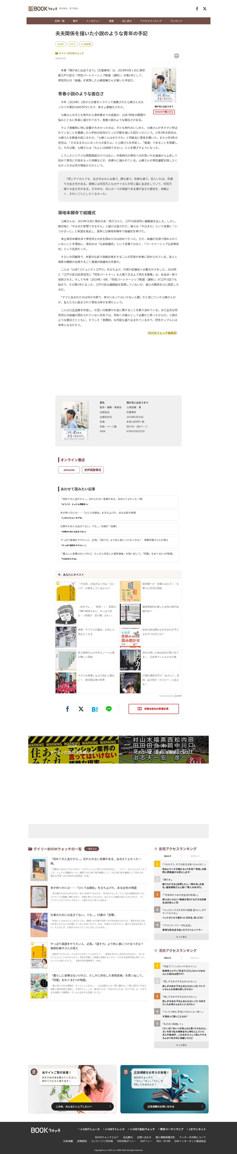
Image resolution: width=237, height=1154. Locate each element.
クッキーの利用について (192, 1137)
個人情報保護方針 (165, 1137)
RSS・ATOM (163, 1141)
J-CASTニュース (90, 1129)
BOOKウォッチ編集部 (162, 333)
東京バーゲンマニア (172, 1129)
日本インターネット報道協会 (190, 1141)
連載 (111, 21)
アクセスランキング (151, 21)
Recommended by (166, 696)
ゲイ (73, 44)
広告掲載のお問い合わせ (161, 1106)
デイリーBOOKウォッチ (71, 53)
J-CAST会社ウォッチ (142, 1129)
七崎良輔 (86, 44)
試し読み (127, 21)
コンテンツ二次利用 (102, 1141)
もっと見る (181, 936)
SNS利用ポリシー (126, 1141)
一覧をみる (91, 848)
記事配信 (82, 1141)
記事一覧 (60, 21)
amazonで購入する (164, 112)
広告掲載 (68, 1141)
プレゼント (176, 21)
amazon (69, 470)
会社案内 (128, 1137)
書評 (75, 21)
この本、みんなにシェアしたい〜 (74, 1106)
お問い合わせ (144, 1137)
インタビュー (93, 21)
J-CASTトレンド (115, 1129)
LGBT (61, 44)
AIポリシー (146, 1141)
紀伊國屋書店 (92, 470)
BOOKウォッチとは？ (107, 1137)
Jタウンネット (197, 1129)
